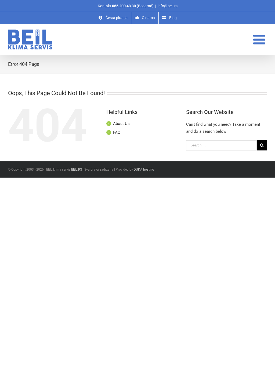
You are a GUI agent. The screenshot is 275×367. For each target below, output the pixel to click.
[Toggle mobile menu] (260, 39)
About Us (121, 123)
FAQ (116, 132)
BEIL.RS (76, 169)
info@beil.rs (168, 6)
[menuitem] (113, 18)
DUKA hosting (144, 169)
